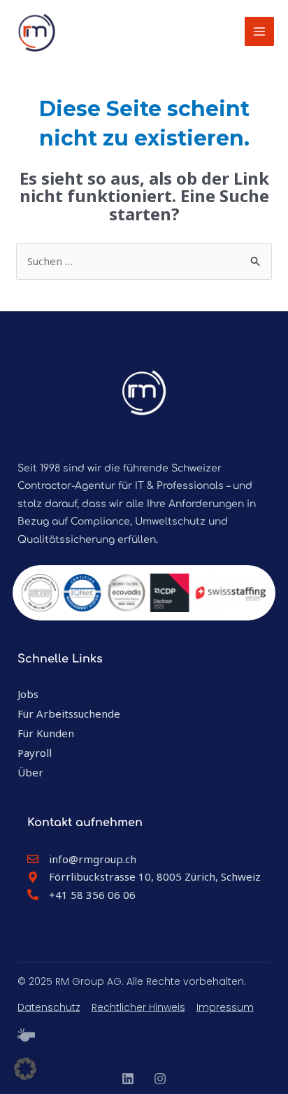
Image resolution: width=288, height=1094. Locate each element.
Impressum (225, 1007)
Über (30, 772)
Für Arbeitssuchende (68, 713)
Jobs (27, 694)
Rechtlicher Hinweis (138, 1007)
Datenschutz (48, 1007)
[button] (25, 1069)
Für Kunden (45, 733)
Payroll (34, 753)
